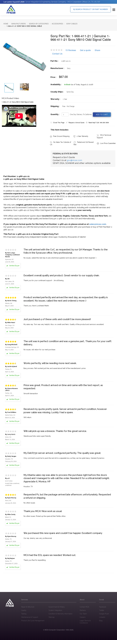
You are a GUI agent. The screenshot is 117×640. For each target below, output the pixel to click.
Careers (82, 617)
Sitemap (52, 617)
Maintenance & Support (29, 617)
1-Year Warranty (82, 136)
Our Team (83, 614)
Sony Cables (71, 23)
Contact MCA (84, 607)
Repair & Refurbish (27, 607)
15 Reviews (70, 50)
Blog (100, 621)
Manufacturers (18, 23)
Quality (23, 610)
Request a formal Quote (76, 122)
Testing (23, 614)
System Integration (55, 610)
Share (97, 50)
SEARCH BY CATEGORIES (39, 23)
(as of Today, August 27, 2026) (82, 84)
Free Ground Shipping (61, 136)
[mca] (10, 603)
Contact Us (57, 53)
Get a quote (85, 50)
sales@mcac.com (97, 224)
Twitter (101, 610)
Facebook (102, 607)
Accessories (57, 23)
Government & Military (57, 607)
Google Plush (104, 614)
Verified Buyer (14, 266)
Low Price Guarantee (108, 143)
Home (5, 23)
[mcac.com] (11, 9)
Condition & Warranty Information (60, 614)
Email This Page (58, 122)
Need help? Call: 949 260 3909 (99, 122)
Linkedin (102, 617)
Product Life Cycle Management (32, 621)
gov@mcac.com (74, 160)
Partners (83, 610)
